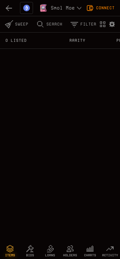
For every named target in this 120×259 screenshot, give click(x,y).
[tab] (10, 251)
